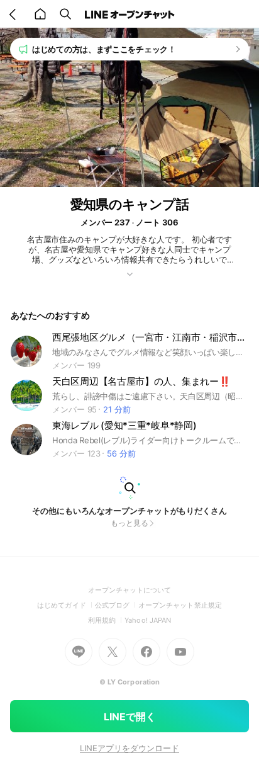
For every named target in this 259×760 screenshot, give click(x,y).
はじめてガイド (65, 605)
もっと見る (129, 523)
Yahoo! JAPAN (147, 620)
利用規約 (106, 620)
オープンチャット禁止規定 (180, 605)
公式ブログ (116, 605)
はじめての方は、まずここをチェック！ (104, 49)
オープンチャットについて (130, 590)
